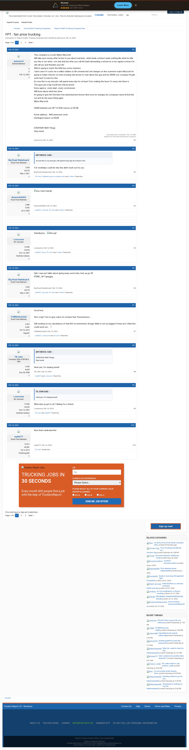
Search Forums (13, 22)
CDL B (89, 495)
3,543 (27, 366)
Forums (99, 15)
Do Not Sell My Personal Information (135, 723)
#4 (133, 186)
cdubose (161, 623)
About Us (35, 723)
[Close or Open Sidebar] (176, 28)
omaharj (160, 593)
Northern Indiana (22, 256)
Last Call (45, 210)
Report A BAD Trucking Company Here (32, 38)
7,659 (27, 167)
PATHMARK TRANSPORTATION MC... (170, 596)
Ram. (156, 673)
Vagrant (26, 333)
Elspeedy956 (165, 571)
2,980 (27, 205)
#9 (133, 385)
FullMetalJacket (48, 176)
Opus (44, 252)
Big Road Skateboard (18, 160)
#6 (133, 268)
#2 (133, 50)
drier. (156, 545)
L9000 (157, 630)
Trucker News (51, 723)
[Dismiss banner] (136, 5)
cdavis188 (162, 635)
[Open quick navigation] (179, 28)
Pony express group (168, 568)
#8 (133, 345)
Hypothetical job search (167, 633)
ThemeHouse (110, 745)
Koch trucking (173, 602)
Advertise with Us (83, 723)
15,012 (26, 444)
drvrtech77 (163, 658)
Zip (74, 468)
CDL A (77, 495)
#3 (133, 149)
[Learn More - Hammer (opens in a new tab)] (94, 5)
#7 (133, 305)
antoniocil (61, 38)
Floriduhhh (151, 581)
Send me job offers (97, 501)
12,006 (26, 247)
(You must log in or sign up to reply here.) (21, 512)
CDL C (101, 495)
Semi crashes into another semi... (172, 656)
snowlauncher (59, 176)
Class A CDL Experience (84, 478)
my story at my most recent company (168, 543)
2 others (71, 176)
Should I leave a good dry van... (169, 620)
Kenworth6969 (19, 197)
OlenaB (159, 599)
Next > (31, 42)
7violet (158, 558)
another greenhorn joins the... (170, 641)
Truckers (167, 561)
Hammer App (103, 723)
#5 (133, 228)
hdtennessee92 (153, 653)
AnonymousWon (170, 563)
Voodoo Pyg (151, 552)
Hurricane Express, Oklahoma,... (168, 555)
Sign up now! (166, 526)
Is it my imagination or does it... (169, 591)
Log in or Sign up (175, 12)
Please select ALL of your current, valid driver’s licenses (93, 490)
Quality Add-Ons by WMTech (94, 743)
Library (65, 723)
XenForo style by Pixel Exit (94, 741)
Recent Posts (27, 22)
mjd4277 (38, 210)
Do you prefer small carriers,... (166, 671)
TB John (38, 176)
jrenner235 (163, 643)
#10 (132, 425)
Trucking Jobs (115, 15)
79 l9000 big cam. (162, 628)
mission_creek (168, 666)
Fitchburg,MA (24, 453)
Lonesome (19, 239)
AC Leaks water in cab (171, 663)
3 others (61, 210)
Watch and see (152, 588)
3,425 (27, 324)
